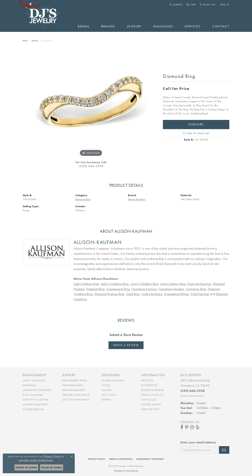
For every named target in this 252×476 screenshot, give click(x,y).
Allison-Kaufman (136, 199)
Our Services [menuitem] (149, 385)
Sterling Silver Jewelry (76, 394)
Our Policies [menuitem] (149, 399)
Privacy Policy (96, 459)
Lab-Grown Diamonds (37, 390)
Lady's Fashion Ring (86, 284)
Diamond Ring (83, 199)
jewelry (35, 40)
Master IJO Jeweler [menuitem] (152, 390)
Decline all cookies (26, 467)
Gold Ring (133, 294)
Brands (108, 26)
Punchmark (132, 471)
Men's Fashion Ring (173, 284)
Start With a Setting (36, 399)
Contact (220, 26)
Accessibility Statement (150, 459)
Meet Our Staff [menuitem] (150, 409)
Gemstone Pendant (171, 289)
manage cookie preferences (35, 460)
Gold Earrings (199, 294)
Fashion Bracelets (74, 390)
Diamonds (163, 26)
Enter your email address (198, 442)
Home (25, 40)
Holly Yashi (109, 394)
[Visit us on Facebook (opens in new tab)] (181, 427)
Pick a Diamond (33, 394)
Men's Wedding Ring (144, 284)
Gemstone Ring (196, 289)
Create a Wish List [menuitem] (152, 394)
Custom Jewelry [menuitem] (151, 404)
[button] (176, 4)
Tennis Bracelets (72, 385)
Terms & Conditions (121, 459)
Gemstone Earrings (144, 289)
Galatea (107, 390)
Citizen (106, 385)
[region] (91, 102)
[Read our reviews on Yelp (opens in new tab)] (197, 427)
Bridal (83, 26)
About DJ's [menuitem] (147, 380)
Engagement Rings (176, 294)
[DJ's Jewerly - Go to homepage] (44, 16)
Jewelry (134, 26)
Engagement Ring (118, 289)
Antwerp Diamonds (35, 404)
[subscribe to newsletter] (224, 450)
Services (192, 26)
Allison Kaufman (113, 380)
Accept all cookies (51, 467)
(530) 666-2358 (91, 166)
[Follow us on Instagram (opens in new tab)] (192, 427)
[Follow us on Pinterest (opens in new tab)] (186, 427)
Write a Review (126, 345)
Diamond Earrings (199, 284)
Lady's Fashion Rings (75, 399)
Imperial (107, 399)
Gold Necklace (151, 294)
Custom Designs (33, 409)
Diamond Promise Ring (109, 294)
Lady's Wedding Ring (115, 284)
